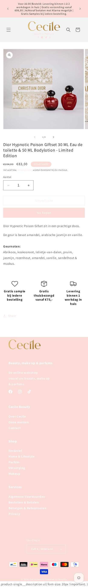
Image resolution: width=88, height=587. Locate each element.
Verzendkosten (25, 170)
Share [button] (12, 316)
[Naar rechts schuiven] (53, 137)
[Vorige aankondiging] (8, 8)
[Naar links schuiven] (34, 137)
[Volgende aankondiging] (80, 8)
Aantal (7, 177)
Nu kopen (44, 213)
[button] (8, 29)
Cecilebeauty (37, 579)
